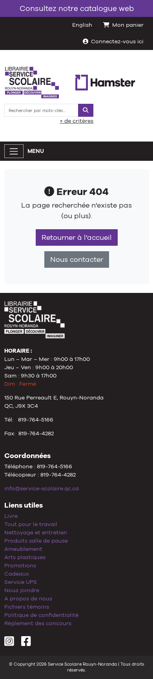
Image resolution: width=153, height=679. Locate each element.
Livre (11, 516)
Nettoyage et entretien (35, 532)
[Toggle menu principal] (14, 151)
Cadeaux (16, 573)
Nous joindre (21, 590)
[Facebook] (26, 643)
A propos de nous (28, 598)
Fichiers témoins (26, 607)
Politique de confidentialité (41, 615)
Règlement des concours (37, 623)
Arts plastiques (25, 557)
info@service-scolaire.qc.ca (41, 488)
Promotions (20, 565)
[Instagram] (9, 643)
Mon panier (128, 25)
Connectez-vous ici (117, 41)
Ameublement (23, 549)
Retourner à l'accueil (77, 237)
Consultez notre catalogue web (77, 8)
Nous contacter (76, 259)
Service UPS (20, 582)
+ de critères (76, 121)
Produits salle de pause (36, 540)
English (82, 25)
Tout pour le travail (30, 524)
